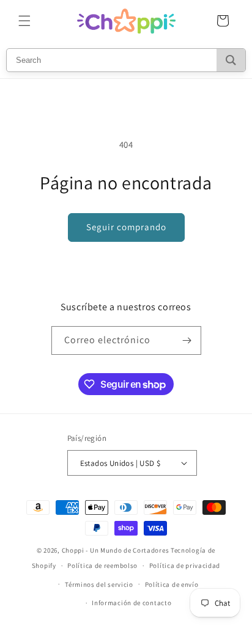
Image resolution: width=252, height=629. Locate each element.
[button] (24, 20)
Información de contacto (131, 602)
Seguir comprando (126, 227)
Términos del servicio (99, 584)
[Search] (231, 60)
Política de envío (172, 584)
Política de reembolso (102, 565)
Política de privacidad (184, 565)
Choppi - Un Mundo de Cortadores (115, 550)
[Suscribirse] (187, 340)
